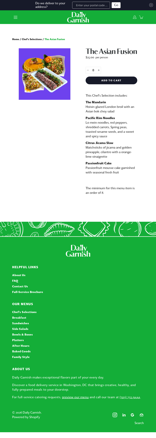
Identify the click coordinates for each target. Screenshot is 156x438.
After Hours (21, 346)
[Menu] (15, 17)
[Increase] (98, 70)
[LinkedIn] (124, 415)
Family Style (21, 357)
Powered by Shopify (26, 417)
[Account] (134, 17)
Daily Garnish (32, 412)
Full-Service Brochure (27, 292)
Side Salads (20, 329)
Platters (18, 340)
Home (15, 39)
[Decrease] (88, 70)
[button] (150, 5)
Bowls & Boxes (22, 334)
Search (139, 423)
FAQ (15, 281)
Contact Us (20, 286)
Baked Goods (21, 351)
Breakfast (19, 318)
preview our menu (75, 397)
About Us (19, 275)
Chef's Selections (32, 39)
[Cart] (141, 17)
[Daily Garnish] (78, 17)
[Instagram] (115, 415)
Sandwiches (20, 323)
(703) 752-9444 (130, 397)
